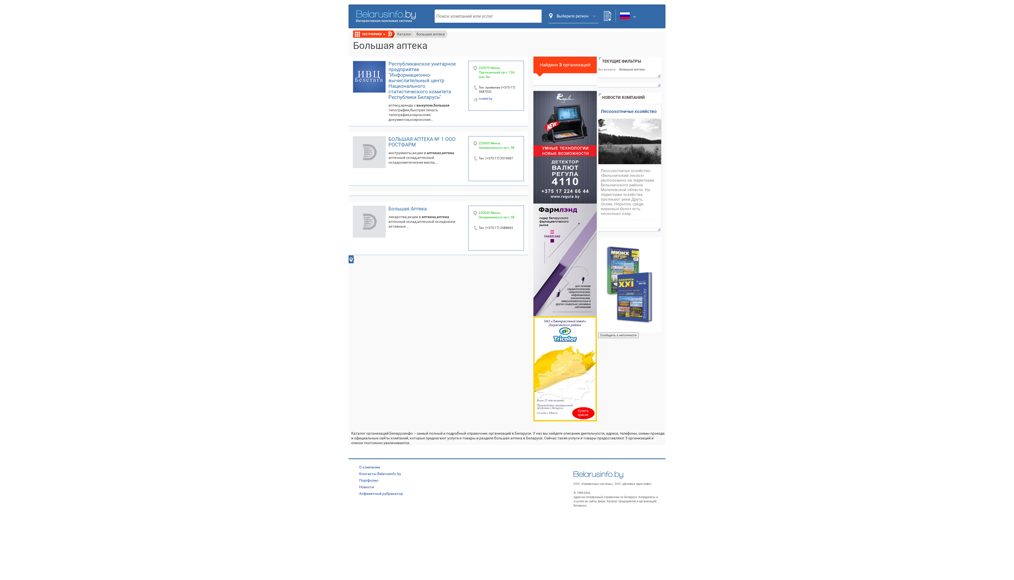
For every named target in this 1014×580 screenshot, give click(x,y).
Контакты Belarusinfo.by (380, 474)
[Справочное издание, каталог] (629, 284)
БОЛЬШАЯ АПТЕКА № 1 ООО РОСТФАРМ (422, 142)
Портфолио (368, 480)
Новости (366, 487)
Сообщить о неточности (618, 335)
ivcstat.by (485, 98)
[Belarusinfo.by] (386, 16)
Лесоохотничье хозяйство (629, 111)
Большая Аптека (407, 209)
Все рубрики (372, 34)
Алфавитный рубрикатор (381, 493)
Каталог (404, 34)
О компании (369, 467)
